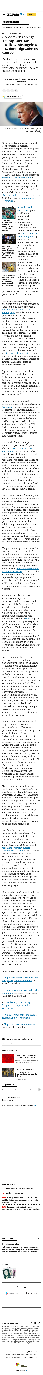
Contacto (6, 1352)
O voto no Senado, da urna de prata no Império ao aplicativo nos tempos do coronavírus (8, 252)
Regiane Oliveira (20, 1061)
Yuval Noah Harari (21, 1079)
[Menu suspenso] (4, 14)
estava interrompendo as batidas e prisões (20, 570)
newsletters (7, 1239)
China (40, 28)
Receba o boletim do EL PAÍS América (19, 1039)
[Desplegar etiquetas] (39, 1089)
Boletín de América (10, 1244)
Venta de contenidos (16, 1352)
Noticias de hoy (32, 1357)
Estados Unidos (10, 195)
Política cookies (34, 1352)
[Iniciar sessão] (39, 14)
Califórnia (7, 406)
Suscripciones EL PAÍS (30, 1354)
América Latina (7, 28)
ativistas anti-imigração (17, 353)
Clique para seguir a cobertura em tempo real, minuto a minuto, (20, 979)
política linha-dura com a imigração (28, 235)
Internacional (11, 22)
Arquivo (5, 1264)
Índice (25, 1357)
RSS (22, 1357)
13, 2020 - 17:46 (29, 84)
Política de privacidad (12, 1354)
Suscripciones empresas (13, 1357)
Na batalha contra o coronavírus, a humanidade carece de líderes (26, 1073)
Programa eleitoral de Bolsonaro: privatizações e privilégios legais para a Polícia (21, 1208)
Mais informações (7, 1100)
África (16, 28)
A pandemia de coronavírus (25, 209)
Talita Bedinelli (20, 1062)
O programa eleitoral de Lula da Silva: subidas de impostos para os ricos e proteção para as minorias (20, 1200)
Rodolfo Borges (32, 1061)
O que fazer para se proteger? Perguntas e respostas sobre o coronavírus (18, 1005)
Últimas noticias (9, 1184)
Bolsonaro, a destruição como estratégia (23, 1189)
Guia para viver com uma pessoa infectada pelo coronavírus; (19, 1016)
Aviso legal (25, 1352)
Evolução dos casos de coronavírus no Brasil (25, 1057)
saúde (28, 618)
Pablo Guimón (12, 79)
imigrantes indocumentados (16, 177)
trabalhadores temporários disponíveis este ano (16, 849)
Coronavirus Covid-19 (9, 1090)
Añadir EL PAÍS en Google (13, 96)
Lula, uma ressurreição (16, 1193)
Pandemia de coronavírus (12, 34)
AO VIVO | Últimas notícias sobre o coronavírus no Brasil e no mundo (9, 225)
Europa (22, 28)
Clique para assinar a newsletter (20, 1024)
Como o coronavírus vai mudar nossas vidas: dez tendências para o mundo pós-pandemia (8, 279)
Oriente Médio (31, 28)
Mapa (21, 1354)
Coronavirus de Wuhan (27, 1090)
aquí (35, 1105)
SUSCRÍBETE (31, 14)
